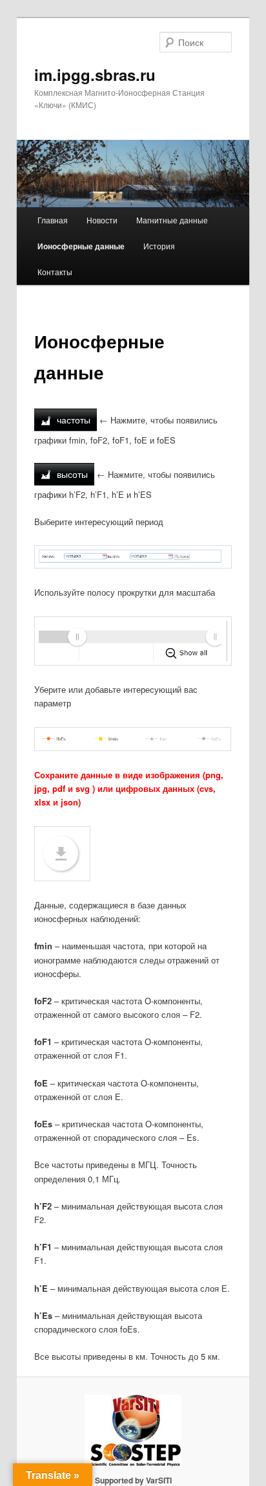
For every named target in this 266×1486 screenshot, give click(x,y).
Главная (52, 219)
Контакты (54, 271)
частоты (72, 419)
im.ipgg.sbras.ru (95, 74)
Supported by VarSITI (133, 1480)
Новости (102, 219)
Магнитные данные (172, 219)
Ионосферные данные (81, 246)
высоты (71, 473)
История (159, 245)
